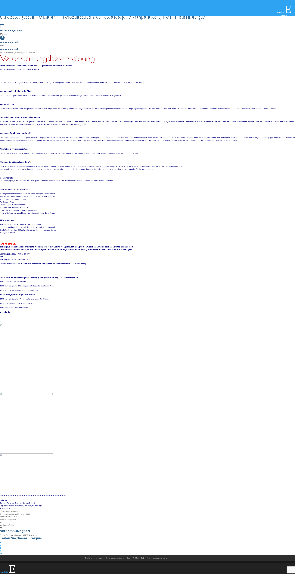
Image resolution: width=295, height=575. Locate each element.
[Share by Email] (1, 553)
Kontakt (88, 558)
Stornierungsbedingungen (157, 558)
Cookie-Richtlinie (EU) (135, 558)
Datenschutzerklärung (115, 558)
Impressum (99, 558)
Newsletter (284, 12)
